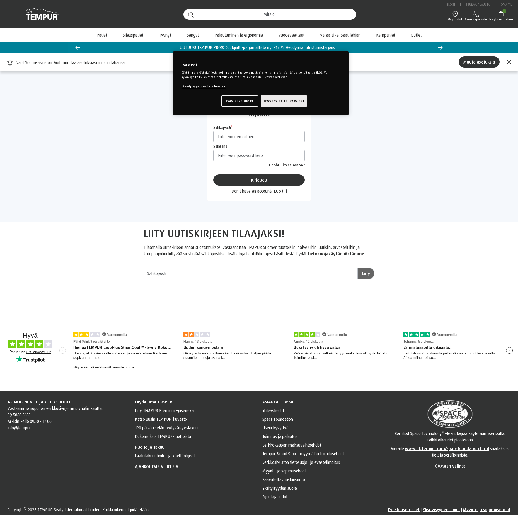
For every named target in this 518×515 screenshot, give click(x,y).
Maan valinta (452, 466)
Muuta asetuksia (479, 62)
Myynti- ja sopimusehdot (284, 471)
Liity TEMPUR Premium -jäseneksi (164, 410)
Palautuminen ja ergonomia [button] (238, 35)
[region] (261, 83)
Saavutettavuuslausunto (283, 479)
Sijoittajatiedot (274, 496)
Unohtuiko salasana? (287, 165)
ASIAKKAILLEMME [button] (278, 402)
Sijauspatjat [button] (133, 35)
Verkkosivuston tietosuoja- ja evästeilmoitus (301, 462)
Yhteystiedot (273, 410)
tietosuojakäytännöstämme (336, 253)
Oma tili (507, 4)
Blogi (451, 4)
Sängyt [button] (193, 35)
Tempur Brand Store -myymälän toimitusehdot (303, 453)
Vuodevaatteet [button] (291, 35)
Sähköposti (222, 127)
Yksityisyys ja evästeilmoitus (204, 86)
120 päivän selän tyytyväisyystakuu (166, 427)
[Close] (508, 62)
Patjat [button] (102, 35)
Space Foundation (277, 419)
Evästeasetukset (404, 509)
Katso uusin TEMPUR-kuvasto (161, 419)
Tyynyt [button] (165, 35)
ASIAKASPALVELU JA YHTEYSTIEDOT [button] (39, 402)
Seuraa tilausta (478, 4)
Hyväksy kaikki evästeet (284, 101)
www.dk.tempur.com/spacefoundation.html (447, 448)
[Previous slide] (77, 47)
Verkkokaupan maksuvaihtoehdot (291, 445)
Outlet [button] (416, 35)
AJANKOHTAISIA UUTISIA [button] (156, 466)
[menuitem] (340, 35)
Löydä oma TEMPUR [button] (153, 402)
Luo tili (280, 191)
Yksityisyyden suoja (279, 488)
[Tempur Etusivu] (39, 14)
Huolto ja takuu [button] (150, 447)
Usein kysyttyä (275, 427)
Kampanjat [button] (385, 35)
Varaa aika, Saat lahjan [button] (340, 35)
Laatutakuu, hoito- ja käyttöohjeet (165, 455)
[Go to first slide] (440, 47)
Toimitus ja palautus (279, 436)
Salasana (220, 146)
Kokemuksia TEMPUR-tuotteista (163, 436)
